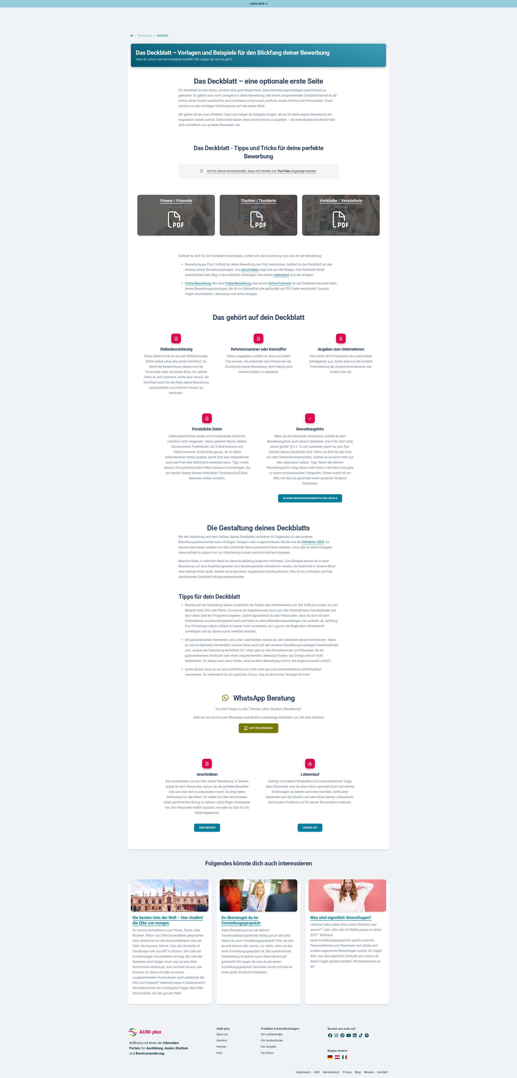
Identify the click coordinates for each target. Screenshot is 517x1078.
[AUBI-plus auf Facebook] (330, 1035)
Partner (221, 1046)
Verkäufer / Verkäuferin (341, 200)
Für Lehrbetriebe (272, 1034)
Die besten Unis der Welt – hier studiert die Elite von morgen (167, 920)
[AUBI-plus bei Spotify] (367, 1035)
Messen (369, 1072)
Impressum (303, 1072)
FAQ (219, 1053)
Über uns (222, 1034)
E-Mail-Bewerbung (238, 283)
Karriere (221, 1040)
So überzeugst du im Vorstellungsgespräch (241, 920)
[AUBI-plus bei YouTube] (348, 1035)
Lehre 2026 (257, 3)
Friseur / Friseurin (176, 200)
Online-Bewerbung (198, 283)
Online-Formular (279, 283)
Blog (358, 1072)
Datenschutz (331, 1072)
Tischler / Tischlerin (258, 200)
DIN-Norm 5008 (313, 542)
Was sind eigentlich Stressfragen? (340, 917)
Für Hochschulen (272, 1040)
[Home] (131, 35)
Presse (347, 1072)
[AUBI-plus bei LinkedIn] (354, 1035)
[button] (310, 498)
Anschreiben (250, 270)
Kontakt (382, 1072)
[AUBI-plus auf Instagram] (336, 1035)
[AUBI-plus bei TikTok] (360, 1035)
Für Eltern (267, 1053)
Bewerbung (145, 35)
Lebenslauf (281, 275)
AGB (317, 1072)
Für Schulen (268, 1046)
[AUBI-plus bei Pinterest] (342, 1035)
